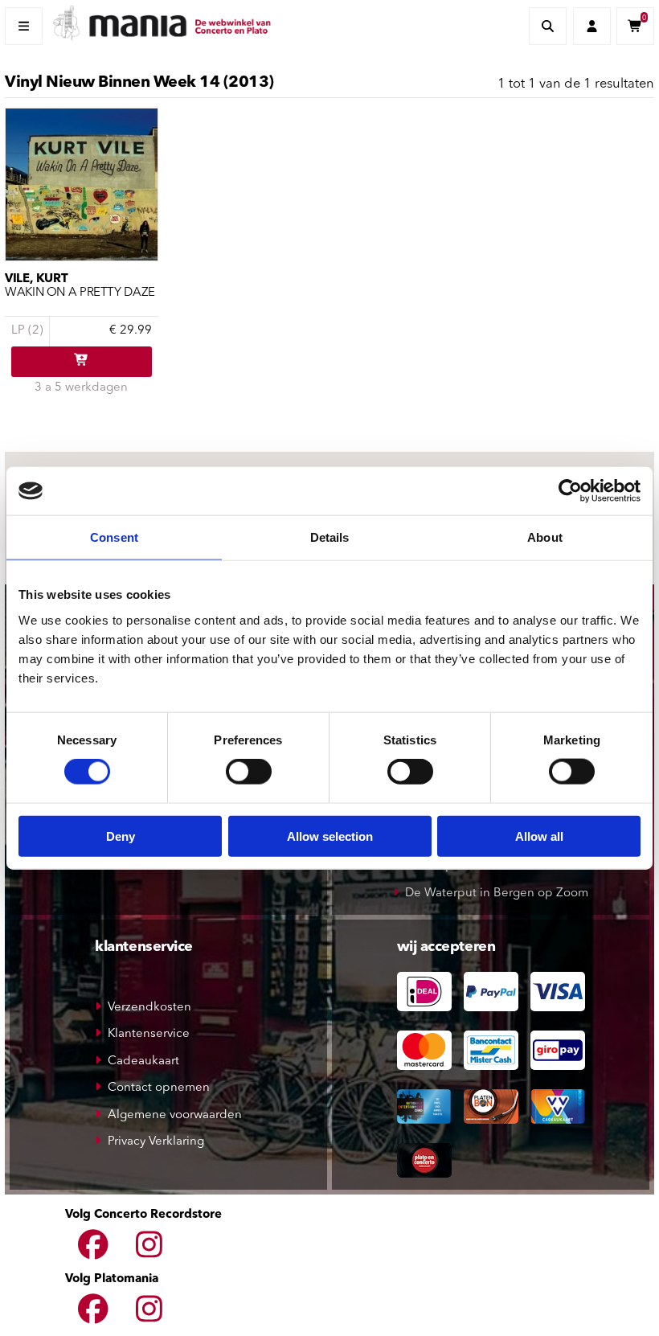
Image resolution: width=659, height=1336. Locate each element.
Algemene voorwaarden (175, 1115)
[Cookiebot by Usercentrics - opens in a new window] (570, 491)
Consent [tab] (114, 537)
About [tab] (545, 537)
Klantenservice (149, 1034)
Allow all (539, 835)
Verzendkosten (149, 1008)
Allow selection (330, 835)
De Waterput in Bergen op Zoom (496, 893)
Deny (120, 835)
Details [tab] (330, 537)
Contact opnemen (159, 1088)
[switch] (249, 772)
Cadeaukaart (143, 1061)
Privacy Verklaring (156, 1142)
